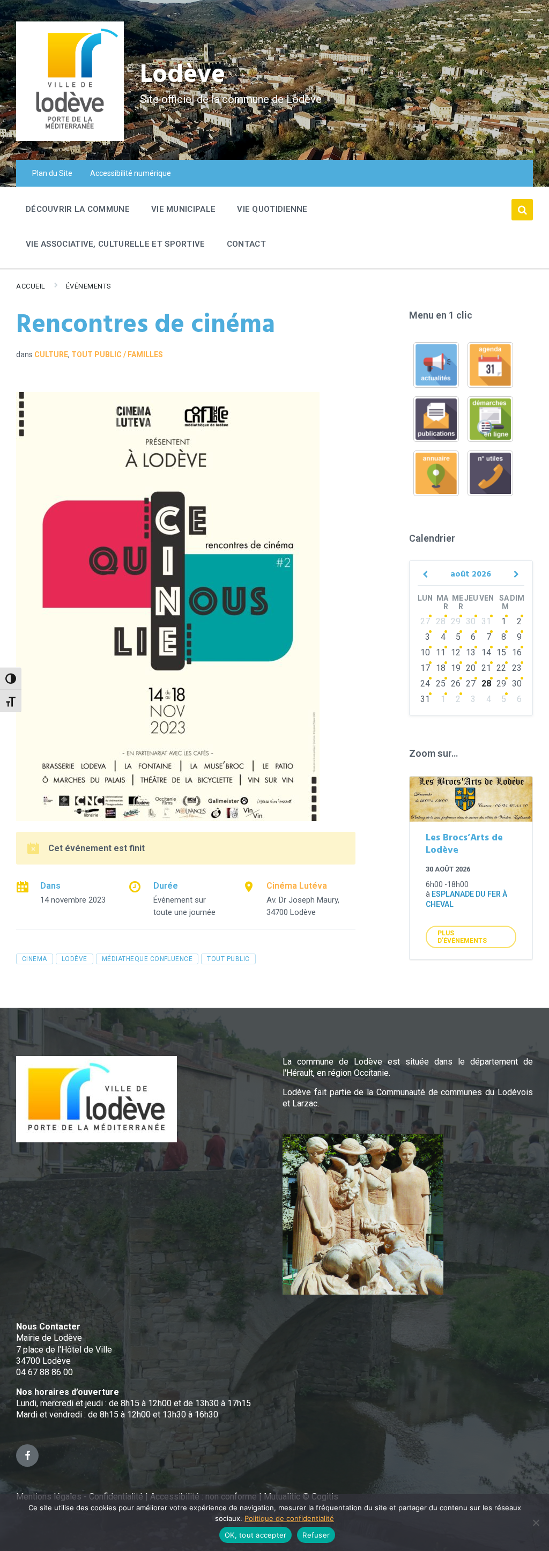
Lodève (182, 75)
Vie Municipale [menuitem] (183, 209)
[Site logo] (70, 138)
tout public (228, 959)
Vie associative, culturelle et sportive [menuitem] (115, 244)
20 (471, 668)
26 (456, 683)
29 (456, 621)
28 (441, 621)
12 (456, 652)
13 (471, 652)
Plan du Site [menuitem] (52, 173)
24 (425, 683)
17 (425, 668)
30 (471, 621)
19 (456, 668)
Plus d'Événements (462, 936)
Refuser (316, 1535)
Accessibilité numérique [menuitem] (130, 173)
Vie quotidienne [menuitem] (272, 209)
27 (425, 621)
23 (517, 668)
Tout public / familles (117, 354)
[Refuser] (535, 1522)
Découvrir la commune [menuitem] (78, 209)
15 (501, 652)
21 (486, 668)
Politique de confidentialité (289, 1518)
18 (441, 668)
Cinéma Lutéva (296, 886)
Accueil (31, 286)
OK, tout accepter (255, 1535)
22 (501, 668)
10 (425, 652)
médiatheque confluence (147, 959)
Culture (51, 354)
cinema (34, 959)
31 (486, 621)
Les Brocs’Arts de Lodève (464, 844)
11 (441, 652)
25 (441, 683)
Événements (89, 286)
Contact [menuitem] (246, 244)
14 (486, 652)
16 (517, 652)
